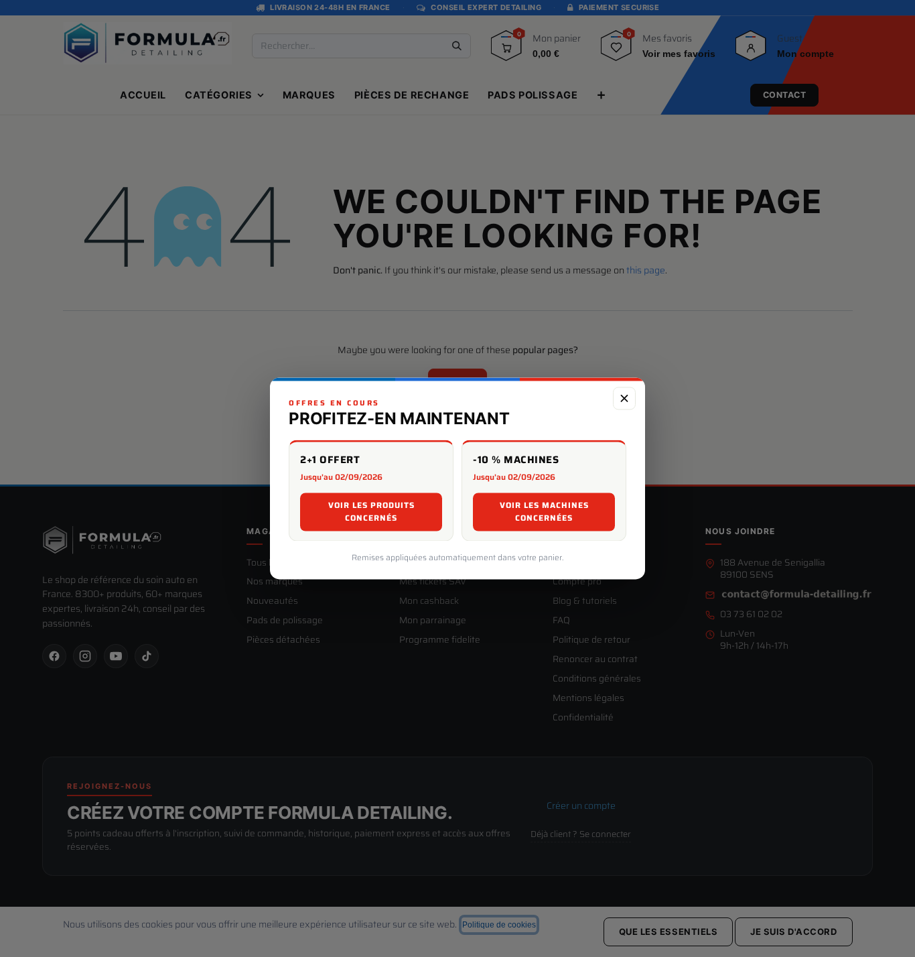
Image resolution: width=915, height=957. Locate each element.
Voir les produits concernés (371, 512)
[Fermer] (624, 398)
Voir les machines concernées (544, 512)
